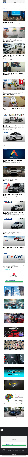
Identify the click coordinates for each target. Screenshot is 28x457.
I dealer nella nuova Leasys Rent (9, 22)
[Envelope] (17, 2)
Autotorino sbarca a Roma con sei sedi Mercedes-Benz (12, 297)
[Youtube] (15, 2)
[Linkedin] (12, 2)
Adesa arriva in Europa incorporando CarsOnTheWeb (12, 377)
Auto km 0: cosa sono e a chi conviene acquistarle (11, 364)
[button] (20, 2)
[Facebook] (14, 2)
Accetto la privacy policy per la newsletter (11, 280)
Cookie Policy (14, 454)
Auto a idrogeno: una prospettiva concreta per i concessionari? (13, 417)
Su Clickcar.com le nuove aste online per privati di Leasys (13, 38)
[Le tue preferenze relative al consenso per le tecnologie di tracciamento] (26, 455)
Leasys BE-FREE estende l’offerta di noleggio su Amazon (13, 247)
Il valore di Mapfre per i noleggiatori (9, 390)
